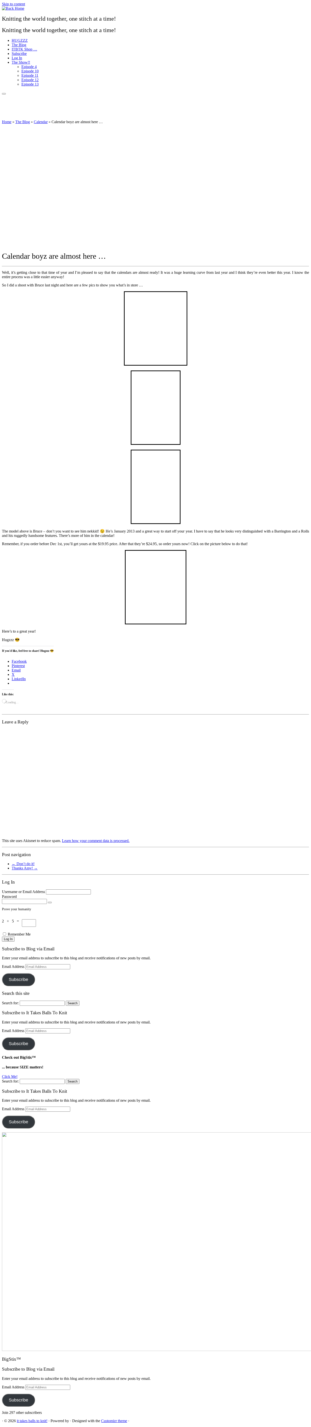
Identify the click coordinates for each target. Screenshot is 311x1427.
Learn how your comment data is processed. (96, 841)
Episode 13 (30, 84)
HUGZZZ (20, 40)
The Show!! (21, 62)
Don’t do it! (23, 864)
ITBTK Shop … (24, 49)
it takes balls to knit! (32, 1421)
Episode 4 (29, 67)
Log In (17, 58)
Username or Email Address (23, 892)
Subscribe (19, 54)
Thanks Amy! (25, 868)
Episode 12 (30, 80)
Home (6, 122)
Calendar (41, 122)
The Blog (19, 45)
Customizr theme (114, 1421)
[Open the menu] (4, 94)
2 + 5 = (12, 921)
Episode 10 (30, 71)
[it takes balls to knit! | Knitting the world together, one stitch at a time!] (13, 8)
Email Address (13, 966)
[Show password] (50, 902)
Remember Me (19, 934)
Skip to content (13, 4)
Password (9, 896)
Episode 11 (29, 75)
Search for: (10, 1003)
